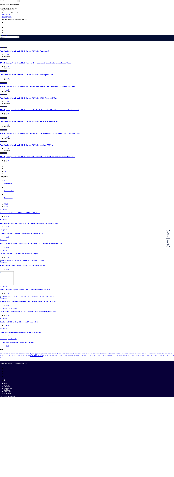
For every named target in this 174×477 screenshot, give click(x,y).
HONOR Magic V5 (117, 353)
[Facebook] (4, 22)
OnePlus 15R (45, 355)
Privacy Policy (8, 388)
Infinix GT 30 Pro (134, 353)
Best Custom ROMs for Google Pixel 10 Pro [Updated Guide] (19, 322)
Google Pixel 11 (58, 353)
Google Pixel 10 (24, 353)
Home (5, 383)
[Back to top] (0, 399)
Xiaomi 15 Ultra (159, 355)
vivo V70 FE (136, 355)
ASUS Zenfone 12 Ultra (16, 353)
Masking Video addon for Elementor (90, 402)
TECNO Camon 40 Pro (114, 355)
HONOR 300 (84, 353)
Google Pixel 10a (51, 353)
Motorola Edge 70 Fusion (162, 353)
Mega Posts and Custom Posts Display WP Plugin (110, 402)
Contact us (7, 386)
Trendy (6, 206)
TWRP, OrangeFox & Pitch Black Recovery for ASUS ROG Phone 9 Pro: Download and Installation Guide (40, 133)
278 (5, 171)
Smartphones (3, 47)
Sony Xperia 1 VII (105, 355)
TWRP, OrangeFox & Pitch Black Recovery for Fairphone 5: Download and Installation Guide (35, 63)
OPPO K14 (57, 355)
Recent (6, 203)
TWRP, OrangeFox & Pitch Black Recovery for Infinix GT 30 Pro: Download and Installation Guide (37, 157)
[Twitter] (4, 24)
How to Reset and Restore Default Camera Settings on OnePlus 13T (21, 332)
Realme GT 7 (83, 355)
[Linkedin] (4, 25)
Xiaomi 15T (165, 355)
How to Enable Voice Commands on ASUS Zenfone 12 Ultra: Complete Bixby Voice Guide (28, 311)
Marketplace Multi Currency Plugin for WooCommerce (85, 402)
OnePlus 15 (36, 355)
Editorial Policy (8, 391)
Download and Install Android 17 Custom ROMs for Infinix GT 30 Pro (26, 145)
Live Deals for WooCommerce (72, 402)
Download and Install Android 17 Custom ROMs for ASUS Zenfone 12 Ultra (28, 98)
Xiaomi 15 (153, 355)
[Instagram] (4, 30)
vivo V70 (132, 355)
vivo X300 (142, 355)
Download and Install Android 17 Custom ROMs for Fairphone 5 (24, 51)
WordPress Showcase (62, 402)
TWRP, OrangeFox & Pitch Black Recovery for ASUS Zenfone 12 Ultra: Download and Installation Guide (39, 110)
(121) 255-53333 (6, 16)
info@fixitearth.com (7, 17)
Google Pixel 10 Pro (32, 353)
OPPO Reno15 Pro (64, 355)
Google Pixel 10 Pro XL (42, 353)
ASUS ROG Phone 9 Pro (5, 353)
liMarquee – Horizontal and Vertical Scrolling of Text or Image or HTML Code (67, 402)
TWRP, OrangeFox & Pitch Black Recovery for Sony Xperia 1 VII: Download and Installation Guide (37, 86)
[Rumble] (4, 378)
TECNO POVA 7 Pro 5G (124, 355)
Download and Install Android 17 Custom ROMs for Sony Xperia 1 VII (26, 75)
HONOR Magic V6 (126, 353)
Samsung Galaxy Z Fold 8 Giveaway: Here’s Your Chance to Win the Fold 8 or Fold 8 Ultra (28, 301)
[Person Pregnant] (4, 380)
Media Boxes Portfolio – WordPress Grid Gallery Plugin (101, 402)
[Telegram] (4, 32)
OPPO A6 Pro (52, 355)
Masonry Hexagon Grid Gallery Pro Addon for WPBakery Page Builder (95, 402)
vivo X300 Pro (148, 355)
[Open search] (0, 40)
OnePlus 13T (27, 355)
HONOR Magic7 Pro (99, 353)
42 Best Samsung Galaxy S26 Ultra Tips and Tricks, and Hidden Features (22, 265)
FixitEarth (13, 396)
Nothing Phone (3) (10, 355)
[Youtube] (4, 27)
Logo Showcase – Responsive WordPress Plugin (81, 402)
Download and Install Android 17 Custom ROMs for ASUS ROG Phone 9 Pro (29, 122)
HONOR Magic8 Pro (108, 353)
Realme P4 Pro (97, 355)
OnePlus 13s (21, 355)
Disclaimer (7, 390)
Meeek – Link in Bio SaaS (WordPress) (106, 402)
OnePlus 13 (16, 355)
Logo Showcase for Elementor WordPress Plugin (76, 402)
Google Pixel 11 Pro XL (76, 353)
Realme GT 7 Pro (90, 355)
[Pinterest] (4, 29)
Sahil (7, 216)
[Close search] (0, 39)
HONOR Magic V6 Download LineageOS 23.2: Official (17, 342)
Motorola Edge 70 (152, 353)
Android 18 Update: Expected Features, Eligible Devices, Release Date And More (25, 289)
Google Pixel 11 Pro (66, 353)
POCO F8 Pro (71, 355)
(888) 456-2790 (5, 14)
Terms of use (7, 393)
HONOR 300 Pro (91, 353)
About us (6, 385)
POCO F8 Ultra (77, 355)
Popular (6, 204)
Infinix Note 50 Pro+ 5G (143, 353)
